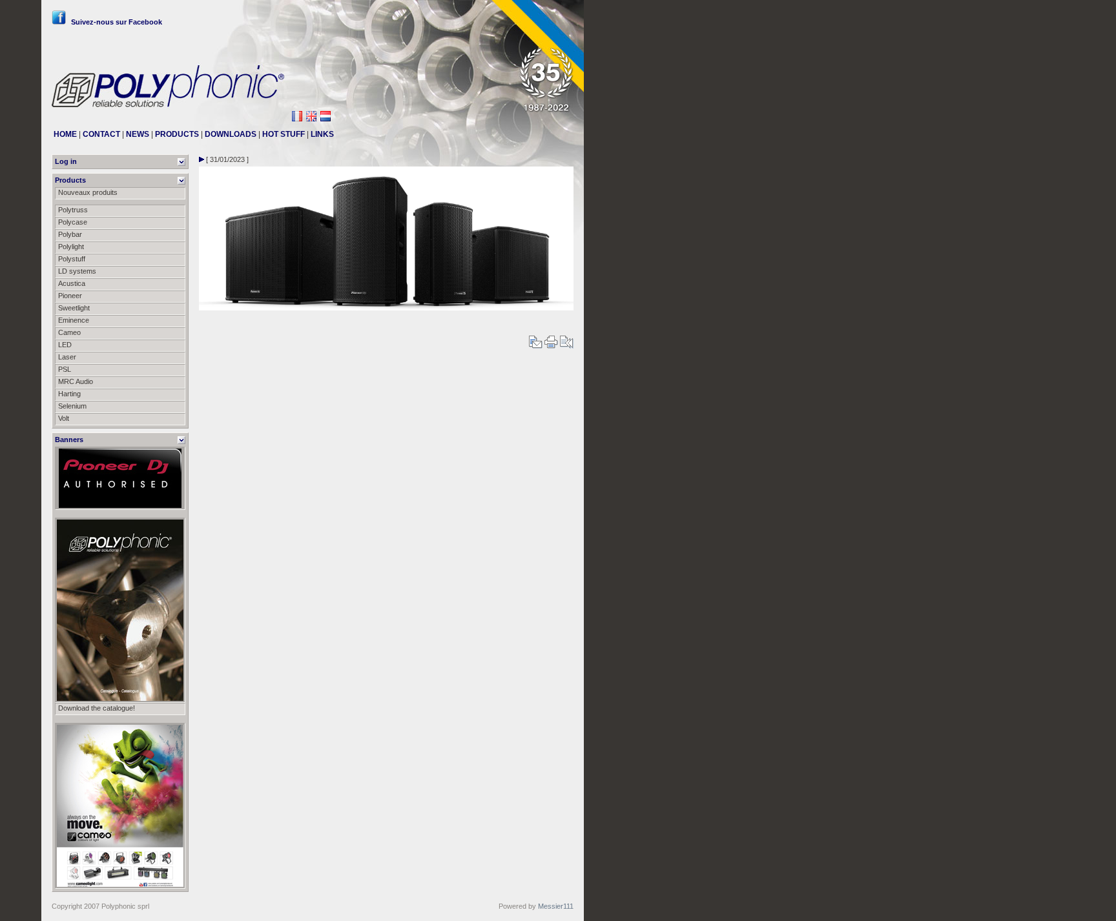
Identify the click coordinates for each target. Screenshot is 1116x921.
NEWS (137, 134)
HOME (65, 134)
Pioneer (70, 295)
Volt (63, 418)
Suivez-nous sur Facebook (116, 22)
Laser (67, 357)
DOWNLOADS (230, 134)
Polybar (70, 234)
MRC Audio (75, 381)
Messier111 (556, 906)
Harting (69, 394)
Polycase (72, 222)
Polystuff (71, 259)
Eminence (73, 320)
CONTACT (101, 134)
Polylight (71, 246)
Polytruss (73, 210)
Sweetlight (74, 308)
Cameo (69, 332)
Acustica (71, 283)
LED (65, 345)
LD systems (77, 271)
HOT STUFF (283, 134)
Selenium (72, 406)
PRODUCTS (177, 134)
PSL (64, 369)
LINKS (322, 134)
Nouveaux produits (88, 192)
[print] (551, 346)
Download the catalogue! (96, 708)
